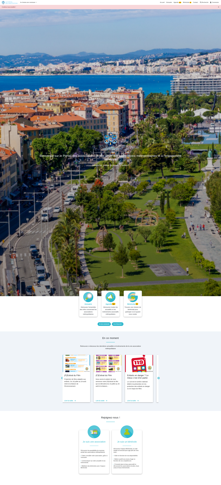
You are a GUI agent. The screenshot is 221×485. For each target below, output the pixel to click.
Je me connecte (104, 324)
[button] (204, 2)
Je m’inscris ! (117, 324)
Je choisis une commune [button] (28, 2)
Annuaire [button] (169, 2)
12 (180, 2)
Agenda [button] (177, 2)
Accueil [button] (162, 2)
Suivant (158, 378)
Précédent (62, 378)
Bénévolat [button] (187, 2)
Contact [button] (195, 2)
